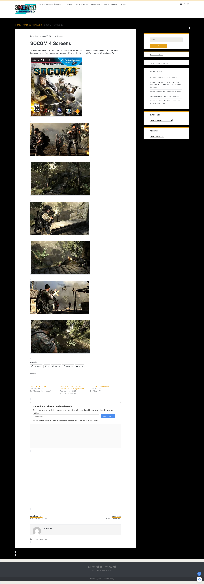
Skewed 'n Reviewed (102, 567)
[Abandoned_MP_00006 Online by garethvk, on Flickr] (60, 195)
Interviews (96, 4)
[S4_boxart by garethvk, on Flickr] (56, 116)
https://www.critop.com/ (102, 579)
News (106, 4)
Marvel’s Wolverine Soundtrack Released (165, 91)
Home (69, 4)
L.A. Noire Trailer (38, 519)
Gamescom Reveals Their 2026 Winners (164, 96)
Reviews (115, 4)
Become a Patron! (156, 55)
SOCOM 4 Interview (38, 386)
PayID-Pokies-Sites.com (159, 63)
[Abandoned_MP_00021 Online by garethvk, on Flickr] (60, 353)
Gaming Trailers (32, 25)
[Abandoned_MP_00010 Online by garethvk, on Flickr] (60, 274)
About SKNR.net (81, 4)
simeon (59, 36)
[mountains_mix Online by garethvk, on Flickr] (59, 155)
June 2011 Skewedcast (99, 386)
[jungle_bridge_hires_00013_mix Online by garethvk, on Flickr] (59, 313)
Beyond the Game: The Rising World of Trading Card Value (165, 102)
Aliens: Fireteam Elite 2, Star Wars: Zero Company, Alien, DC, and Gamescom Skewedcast (165, 85)
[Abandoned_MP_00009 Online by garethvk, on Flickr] (59, 234)
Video (123, 4)
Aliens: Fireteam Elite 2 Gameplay (163, 77)
